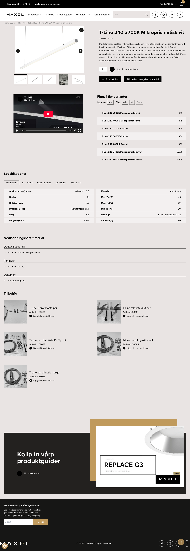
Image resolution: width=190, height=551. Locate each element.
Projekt (50, 14)
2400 (34, 22)
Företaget (81, 14)
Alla (110, 102)
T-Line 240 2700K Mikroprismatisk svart (122, 151)
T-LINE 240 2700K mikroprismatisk (23, 252)
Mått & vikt (76, 182)
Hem (6, 22)
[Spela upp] (17, 130)
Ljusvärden (61, 182)
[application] (48, 113)
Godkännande (44, 182)
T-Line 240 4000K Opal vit (115, 144)
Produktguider (64, 14)
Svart (139, 102)
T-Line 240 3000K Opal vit (115, 136)
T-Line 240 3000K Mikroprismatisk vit (121, 113)
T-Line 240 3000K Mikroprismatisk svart (122, 159)
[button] (61, 316)
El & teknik (27, 182)
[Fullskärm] (79, 130)
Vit (132, 102)
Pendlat (27, 22)
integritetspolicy (33, 515)
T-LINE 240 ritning (15, 266)
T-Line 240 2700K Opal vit (115, 128)
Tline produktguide (16, 280)
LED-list (13, 22)
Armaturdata (12, 182)
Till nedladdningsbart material (143, 79)
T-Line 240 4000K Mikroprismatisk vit (121, 120)
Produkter (33, 14)
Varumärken (100, 14)
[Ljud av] (75, 130)
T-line (20, 22)
